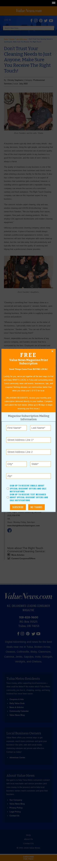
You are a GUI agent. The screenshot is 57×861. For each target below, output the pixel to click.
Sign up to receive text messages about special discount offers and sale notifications (29, 497)
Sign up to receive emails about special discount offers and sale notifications (28, 488)
